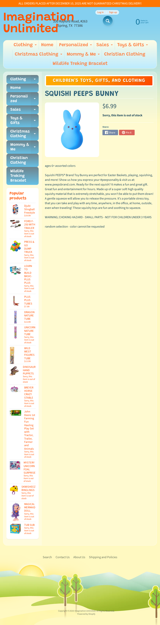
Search (47, 557)
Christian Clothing (124, 54)
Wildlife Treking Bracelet (80, 63)
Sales (105, 46)
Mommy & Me (84, 55)
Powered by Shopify (86, 614)
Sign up (113, 12)
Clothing (26, 46)
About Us (79, 557)
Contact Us (63, 557)
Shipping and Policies (103, 557)
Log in (100, 12)
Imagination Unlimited (38, 23)
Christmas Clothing (39, 55)
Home (47, 45)
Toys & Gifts (133, 46)
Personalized (76, 46)
